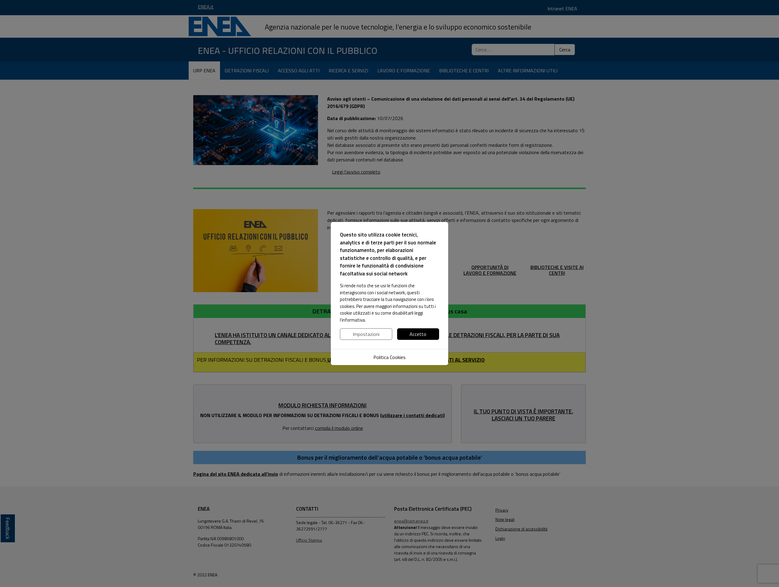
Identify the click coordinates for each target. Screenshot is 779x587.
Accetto (418, 334)
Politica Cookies (389, 357)
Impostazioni (366, 334)
